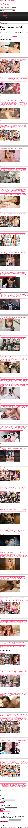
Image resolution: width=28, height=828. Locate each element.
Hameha (4, 16)
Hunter (4, 20)
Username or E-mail (4, 820)
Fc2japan (5, 4)
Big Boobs (5, 17)
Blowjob (4, 18)
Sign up (2, 802)
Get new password (4, 821)
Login (8, 0)
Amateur (4, 13)
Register (13, 0)
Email (1, 799)
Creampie (5, 15)
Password (2, 801)
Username (2, 798)
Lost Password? (6, 811)
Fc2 (3, 12)
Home (1, 23)
